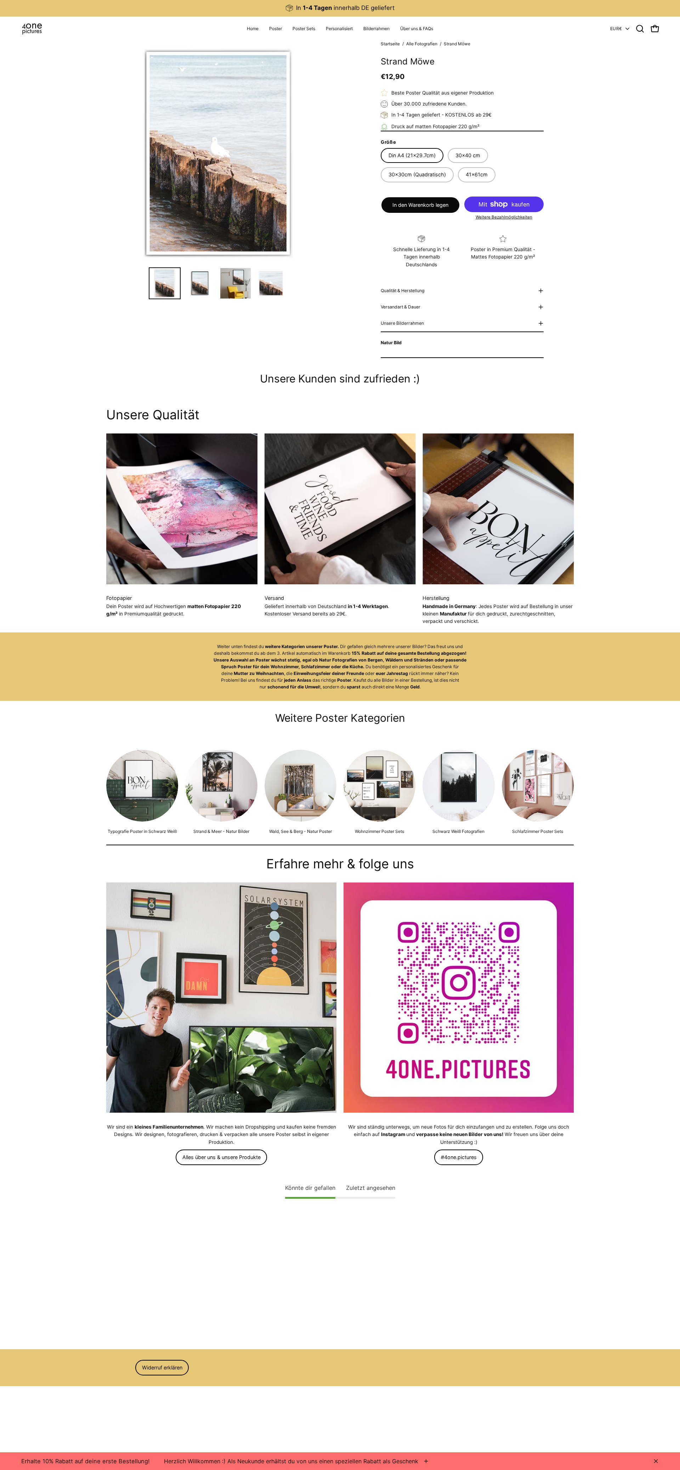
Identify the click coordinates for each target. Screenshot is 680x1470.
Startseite (390, 43)
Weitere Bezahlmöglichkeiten (504, 217)
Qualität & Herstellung (402, 290)
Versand (115, 1424)
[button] (339, 29)
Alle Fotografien (421, 43)
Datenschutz (120, 1414)
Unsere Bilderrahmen (402, 323)
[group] (340, 8)
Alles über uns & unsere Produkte (221, 1157)
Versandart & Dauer (400, 307)
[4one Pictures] (31, 28)
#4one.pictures (459, 1157)
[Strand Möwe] (165, 283)
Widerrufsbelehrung (128, 1404)
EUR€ (616, 28)
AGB (111, 1394)
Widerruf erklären (162, 1367)
